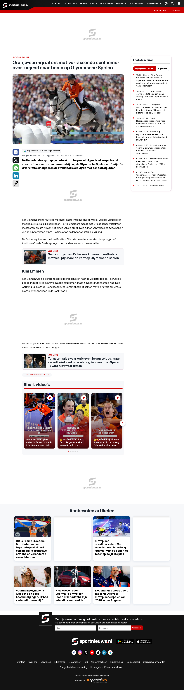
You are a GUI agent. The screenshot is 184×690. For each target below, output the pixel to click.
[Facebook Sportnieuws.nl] (74, 652)
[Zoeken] (172, 3)
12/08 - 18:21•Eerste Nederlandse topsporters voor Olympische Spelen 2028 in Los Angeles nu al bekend (150, 122)
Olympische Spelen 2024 (38, 374)
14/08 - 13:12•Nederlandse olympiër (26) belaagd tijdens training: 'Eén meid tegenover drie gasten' (152, 95)
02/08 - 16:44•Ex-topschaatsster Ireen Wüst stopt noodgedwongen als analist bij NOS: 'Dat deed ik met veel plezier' (152, 176)
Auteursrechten (99, 661)
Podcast (177, 10)
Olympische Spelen (144, 68)
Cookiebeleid (133, 661)
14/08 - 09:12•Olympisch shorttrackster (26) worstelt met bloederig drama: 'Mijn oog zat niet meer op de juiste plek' (151, 108)
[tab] (68, 451)
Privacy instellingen (113, 667)
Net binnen (160, 10)
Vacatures (46, 661)
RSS (86, 661)
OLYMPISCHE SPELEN (21, 57)
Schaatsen (71, 3)
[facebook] (16, 152)
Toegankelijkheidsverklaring (73, 667)
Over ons (32, 661)
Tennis (83, 3)
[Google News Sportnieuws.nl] (110, 652)
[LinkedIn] (16, 175)
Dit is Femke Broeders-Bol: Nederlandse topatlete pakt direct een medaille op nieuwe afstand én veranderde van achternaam (31, 549)
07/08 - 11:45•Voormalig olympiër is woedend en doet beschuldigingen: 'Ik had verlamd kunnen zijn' (151, 135)
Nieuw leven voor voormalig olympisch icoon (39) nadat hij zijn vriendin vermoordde (71, 595)
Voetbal (57, 3)
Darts (93, 3)
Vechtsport (137, 3)
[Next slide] (123, 423)
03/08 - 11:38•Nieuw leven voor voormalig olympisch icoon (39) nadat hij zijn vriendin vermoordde (151, 149)
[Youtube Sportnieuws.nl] (92, 652)
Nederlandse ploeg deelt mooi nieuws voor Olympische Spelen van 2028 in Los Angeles (111, 595)
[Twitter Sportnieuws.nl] (86, 652)
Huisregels (96, 667)
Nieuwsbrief (75, 661)
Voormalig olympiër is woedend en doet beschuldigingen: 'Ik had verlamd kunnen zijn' (32, 595)
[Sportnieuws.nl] (16, 5)
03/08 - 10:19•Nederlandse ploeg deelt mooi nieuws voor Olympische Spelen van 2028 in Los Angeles (152, 162)
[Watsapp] (16, 167)
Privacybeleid (116, 661)
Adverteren (59, 661)
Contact (21, 661)
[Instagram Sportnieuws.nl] (80, 652)
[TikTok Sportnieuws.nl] (98, 652)
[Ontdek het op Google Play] (125, 642)
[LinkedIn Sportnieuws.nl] (104, 652)
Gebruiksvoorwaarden (154, 661)
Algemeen (162, 68)
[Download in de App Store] (144, 642)
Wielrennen (106, 3)
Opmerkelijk (154, 3)
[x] (16, 160)
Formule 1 (122, 3)
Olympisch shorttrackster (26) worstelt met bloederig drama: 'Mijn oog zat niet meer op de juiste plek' (111, 547)
